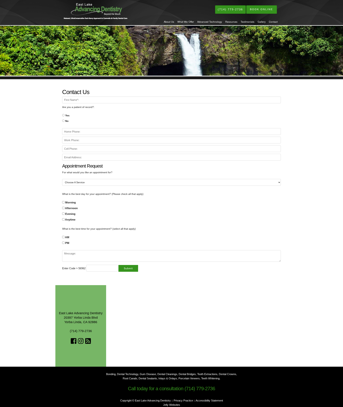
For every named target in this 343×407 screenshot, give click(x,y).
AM (66, 237)
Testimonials (247, 21)
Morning (70, 202)
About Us (169, 21)
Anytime (69, 219)
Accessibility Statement (209, 400)
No (66, 121)
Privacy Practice (183, 400)
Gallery (262, 21)
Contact (273, 21)
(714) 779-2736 (230, 9)
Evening (69, 213)
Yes (66, 115)
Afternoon (71, 208)
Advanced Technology (209, 21)
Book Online (261, 9)
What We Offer (185, 21)
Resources (231, 21)
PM (66, 242)
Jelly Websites (171, 404)
